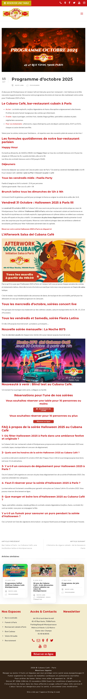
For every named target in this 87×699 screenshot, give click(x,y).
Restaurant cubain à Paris (15, 627)
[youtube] (79, 2)
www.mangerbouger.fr (74, 673)
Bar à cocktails (11, 618)
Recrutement (10, 640)
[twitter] (74, 2)
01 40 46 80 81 (43, 634)
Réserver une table (18, 3)
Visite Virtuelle (11, 636)
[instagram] (84, 2)
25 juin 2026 (10, 580)
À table (8, 116)
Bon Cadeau (10, 631)
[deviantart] (65, 2)
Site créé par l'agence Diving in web (43, 692)
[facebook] (69, 2)
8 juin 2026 (37, 580)
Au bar (8, 109)
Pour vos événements (14, 124)
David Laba (19, 85)
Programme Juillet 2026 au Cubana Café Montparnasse (14, 585)
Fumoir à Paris (11, 622)
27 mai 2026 (66, 580)
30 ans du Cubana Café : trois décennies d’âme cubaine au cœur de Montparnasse (43, 587)
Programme (35, 85)
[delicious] (61, 2)
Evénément (41, 597)
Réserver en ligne (45, 409)
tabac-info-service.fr (72, 684)
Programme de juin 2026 (70, 584)
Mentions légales (43, 670)
